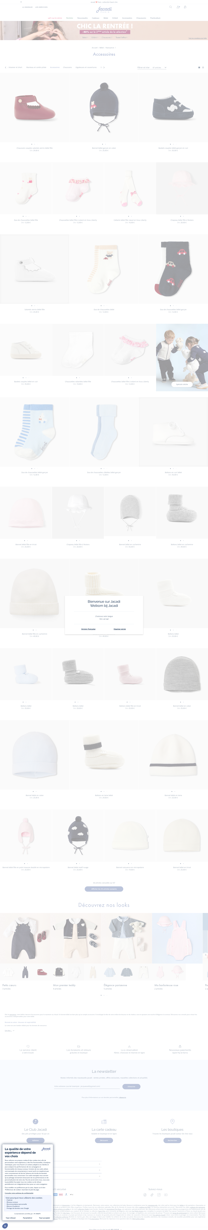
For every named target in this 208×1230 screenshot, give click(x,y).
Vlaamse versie (120, 629)
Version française (88, 629)
